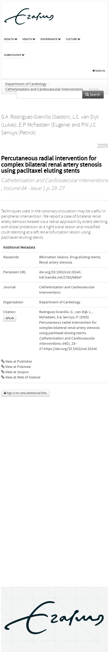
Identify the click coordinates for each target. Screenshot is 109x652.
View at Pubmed (17, 367)
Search (94, 95)
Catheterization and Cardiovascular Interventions (44, 89)
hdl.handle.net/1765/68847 (60, 277)
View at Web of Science (22, 377)
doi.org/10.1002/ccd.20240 (59, 272)
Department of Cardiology (26, 84)
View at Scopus (16, 372)
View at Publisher (18, 361)
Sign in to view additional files (26, 393)
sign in (100, 70)
